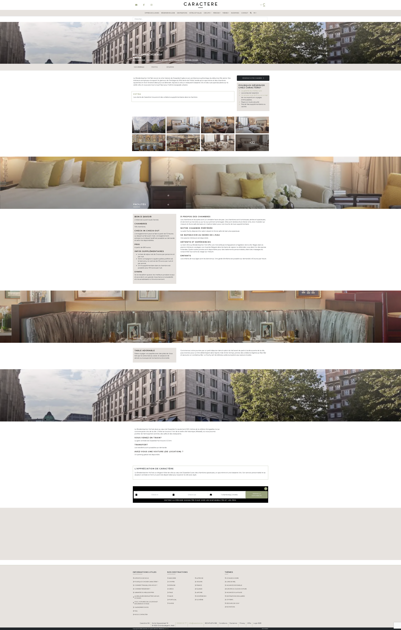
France (199, 585)
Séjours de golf (232, 603)
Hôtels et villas (195, 13)
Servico (167, 628)
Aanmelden (265, 628)
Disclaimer (233, 623)
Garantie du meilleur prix (144, 592)
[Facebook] (143, 5)
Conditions (223, 623)
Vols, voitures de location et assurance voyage (146, 603)
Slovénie (199, 599)
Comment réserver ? (142, 589)
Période (216, 13)
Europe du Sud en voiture (236, 589)
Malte (171, 596)
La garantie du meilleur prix (251, 91)
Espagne (172, 585)
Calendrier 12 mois (141, 607)
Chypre (172, 581)
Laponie (199, 592)
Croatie (199, 581)
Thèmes (225, 13)
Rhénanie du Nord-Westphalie (164, 60)
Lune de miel (231, 581)
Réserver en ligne (168, 13)
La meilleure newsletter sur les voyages (146, 597)
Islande (199, 589)
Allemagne (139, 60)
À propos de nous (141, 578)
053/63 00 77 (182, 623)
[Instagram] (151, 5)
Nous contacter (141, 614)
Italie (171, 592)
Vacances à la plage (234, 592)
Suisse (171, 603)
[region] (200, 534)
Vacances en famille (234, 585)
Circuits (207, 13)
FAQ (135, 611)
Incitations (230, 607)
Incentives (235, 13)
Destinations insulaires (235, 596)
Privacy (242, 623)
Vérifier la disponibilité (257, 494)
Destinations (182, 13)
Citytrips (229, 599)
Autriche (199, 578)
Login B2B (257, 623)
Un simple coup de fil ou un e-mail (254, 95)
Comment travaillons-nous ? (145, 585)
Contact (244, 13)
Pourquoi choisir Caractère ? (146, 581)
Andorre (172, 578)
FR (254, 13)
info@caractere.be (196, 623)
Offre (249, 623)
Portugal (172, 599)
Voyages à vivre (232, 578)
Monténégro (201, 596)
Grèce (171, 589)
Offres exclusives (152, 13)
